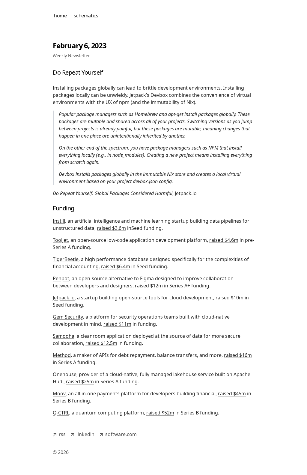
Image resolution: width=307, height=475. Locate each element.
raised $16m (238, 355)
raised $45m (232, 393)
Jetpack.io (186, 193)
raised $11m (117, 324)
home (60, 15)
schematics (86, 15)
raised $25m (80, 381)
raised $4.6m (223, 240)
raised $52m (160, 412)
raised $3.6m (111, 228)
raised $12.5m (101, 343)
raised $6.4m (115, 266)
